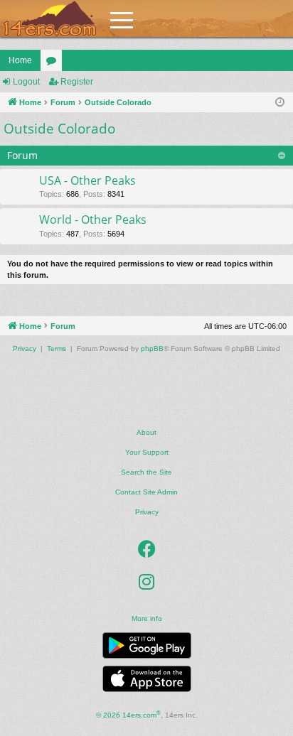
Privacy (147, 512)
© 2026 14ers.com (128, 714)
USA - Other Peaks (87, 180)
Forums (54, 63)
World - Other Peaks (92, 219)
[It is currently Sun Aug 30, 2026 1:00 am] (279, 102)
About (146, 432)
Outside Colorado (59, 128)
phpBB (152, 348)
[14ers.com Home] (50, 18)
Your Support (147, 452)
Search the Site (146, 472)
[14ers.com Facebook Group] (147, 549)
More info (147, 618)
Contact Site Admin (146, 492)
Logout (26, 82)
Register (76, 82)
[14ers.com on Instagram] (146, 582)
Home (20, 60)
